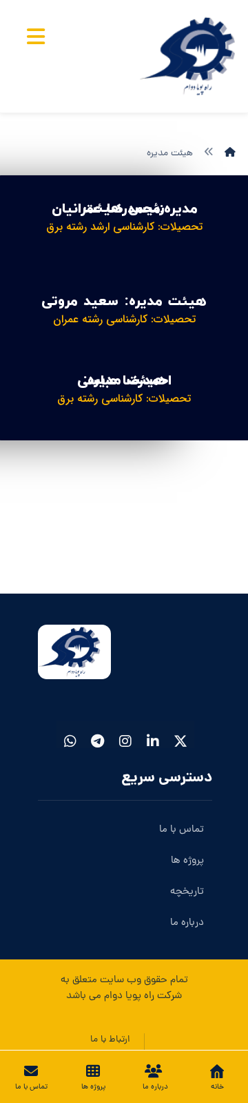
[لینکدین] (153, 734)
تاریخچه (187, 892)
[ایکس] (180, 734)
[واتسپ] (70, 734)
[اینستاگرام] (125, 734)
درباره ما (187, 923)
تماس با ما (181, 830)
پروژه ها (187, 861)
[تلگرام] (98, 734)
